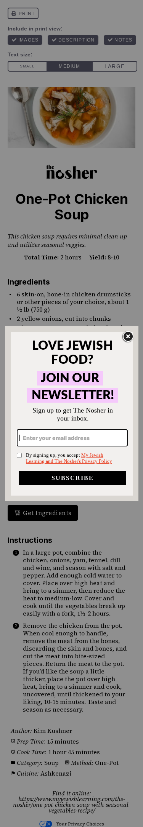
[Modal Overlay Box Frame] (71, 413)
